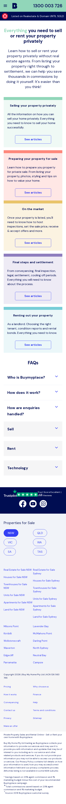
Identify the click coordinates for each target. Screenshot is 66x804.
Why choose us (41, 686)
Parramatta (10, 662)
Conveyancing (11, 702)
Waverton (9, 648)
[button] (8, 6)
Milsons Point (11, 626)
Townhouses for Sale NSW (15, 586)
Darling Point (40, 640)
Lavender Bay (41, 626)
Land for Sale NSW (14, 609)
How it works (10, 694)
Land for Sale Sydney (45, 616)
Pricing (7, 686)
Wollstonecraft (12, 640)
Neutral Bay (39, 655)
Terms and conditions (44, 710)
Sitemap (37, 718)
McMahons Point (42, 633)
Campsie (38, 662)
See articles (33, 139)
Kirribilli (8, 633)
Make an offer (11, 726)
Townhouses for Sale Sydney (44, 589)
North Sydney (40, 648)
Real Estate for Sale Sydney (44, 571)
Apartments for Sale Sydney (44, 607)
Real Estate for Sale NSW (18, 569)
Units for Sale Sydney (45, 598)
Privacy (7, 718)
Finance (37, 694)
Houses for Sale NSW (15, 577)
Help (35, 702)
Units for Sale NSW (14, 595)
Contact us (9, 710)
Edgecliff (8, 655)
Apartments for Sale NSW (18, 602)
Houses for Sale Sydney (46, 580)
